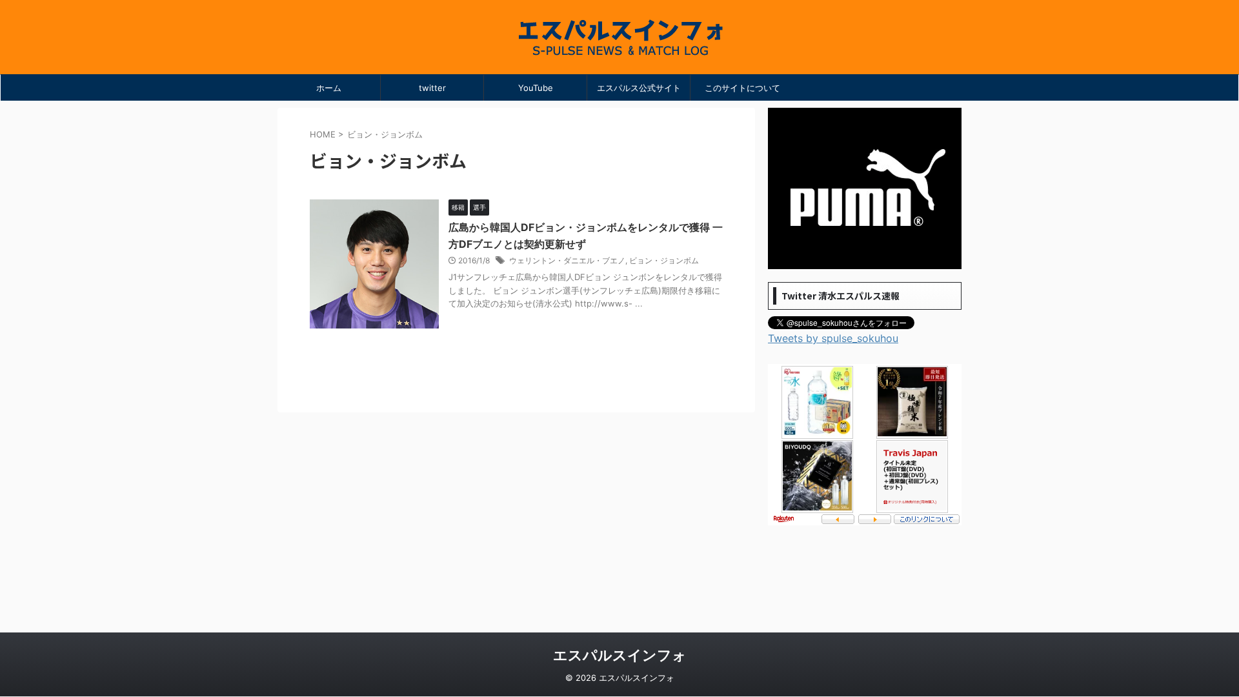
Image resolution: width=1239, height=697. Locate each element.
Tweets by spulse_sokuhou (833, 338)
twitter (432, 88)
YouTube (535, 88)
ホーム (328, 88)
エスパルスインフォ (620, 655)
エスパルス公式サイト (639, 88)
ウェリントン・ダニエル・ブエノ (567, 260)
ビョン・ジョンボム (664, 260)
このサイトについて (742, 88)
